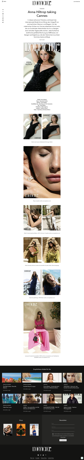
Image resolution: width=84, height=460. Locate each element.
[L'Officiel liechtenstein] (42, 3)
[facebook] (3, 12)
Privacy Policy (63, 437)
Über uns (32, 458)
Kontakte (37, 458)
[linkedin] (3, 16)
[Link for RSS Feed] (45, 455)
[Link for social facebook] (40, 455)
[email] (3, 10)
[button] (38, 430)
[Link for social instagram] (38, 455)
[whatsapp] (3, 20)
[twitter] (3, 18)
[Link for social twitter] (43, 455)
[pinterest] (3, 14)
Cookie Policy (51, 458)
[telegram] (3, 22)
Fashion (42, 8)
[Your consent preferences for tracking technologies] (82, 458)
